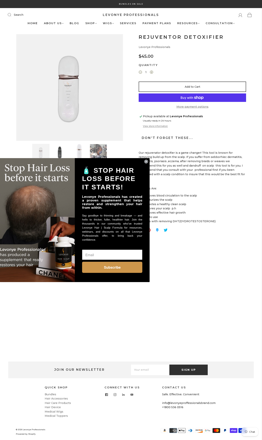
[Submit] (12, 14)
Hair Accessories (56, 398)
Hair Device (53, 407)
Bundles (50, 394)
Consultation (219, 23)
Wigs (107, 23)
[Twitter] (165, 230)
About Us (53, 23)
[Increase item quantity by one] (151, 73)
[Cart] (249, 14)
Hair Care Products (58, 403)
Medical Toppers (56, 416)
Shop (90, 23)
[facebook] (106, 394)
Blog (74, 23)
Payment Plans (157, 23)
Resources (187, 23)
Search (18, 15)
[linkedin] (123, 394)
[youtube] (132, 394)
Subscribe (112, 267)
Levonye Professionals (131, 15)
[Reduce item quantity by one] (140, 73)
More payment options (192, 106)
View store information (155, 126)
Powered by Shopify (26, 434)
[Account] (240, 14)
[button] (27, 88)
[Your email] (150, 370)
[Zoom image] (70, 88)
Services (128, 23)
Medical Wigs (54, 411)
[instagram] (115, 394)
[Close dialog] (146, 161)
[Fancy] (157, 230)
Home (33, 23)
